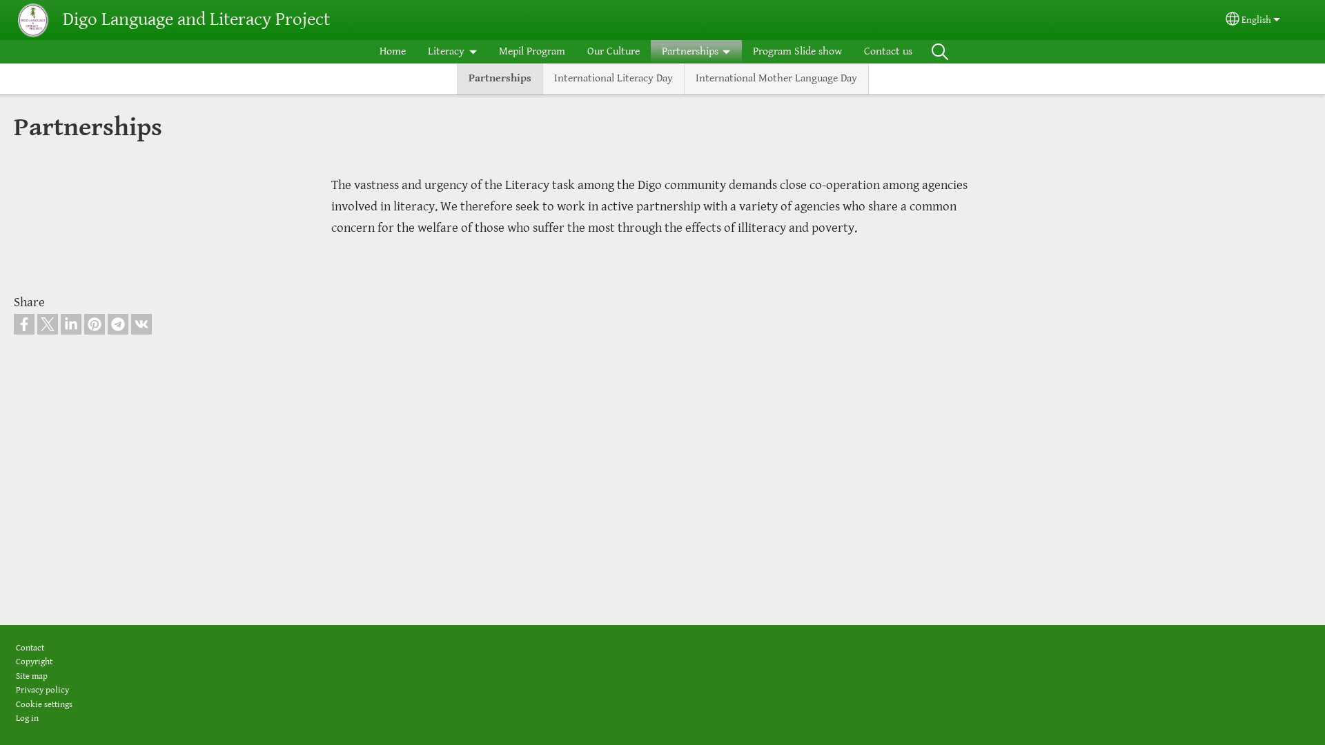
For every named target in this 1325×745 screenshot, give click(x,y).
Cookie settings (44, 704)
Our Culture (613, 51)
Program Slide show (797, 51)
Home (393, 51)
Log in (27, 718)
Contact (30, 648)
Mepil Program (532, 51)
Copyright (34, 662)
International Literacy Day (613, 78)
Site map (32, 676)
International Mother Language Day (776, 78)
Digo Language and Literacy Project (196, 19)
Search (939, 51)
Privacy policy (42, 690)
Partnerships (500, 78)
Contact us (888, 51)
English (1256, 20)
